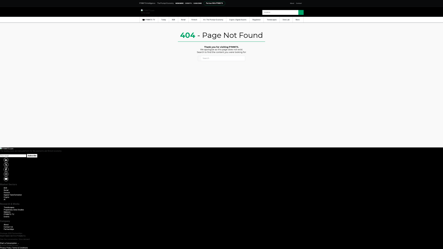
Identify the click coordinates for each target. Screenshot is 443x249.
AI (4, 199)
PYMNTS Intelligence (147, 3)
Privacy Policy (6, 248)
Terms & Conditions (20, 248)
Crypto (6, 197)
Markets (7, 212)
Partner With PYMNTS (214, 3)
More (298, 20)
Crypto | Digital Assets (237, 20)
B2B (173, 20)
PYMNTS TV (150, 20)
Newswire (179, 3)
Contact (299, 3)
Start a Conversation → (9, 243)
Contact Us (8, 227)
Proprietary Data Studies (14, 210)
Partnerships (9, 229)
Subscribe (32, 156)
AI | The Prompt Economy (213, 20)
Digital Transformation (13, 195)
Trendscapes (272, 20)
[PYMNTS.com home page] (148, 11)
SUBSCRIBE (197, 3)
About (292, 3)
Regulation (257, 20)
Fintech (194, 20)
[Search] (301, 12)
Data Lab (286, 20)
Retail (183, 20)
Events (188, 3)
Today (163, 20)
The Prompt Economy (165, 3)
